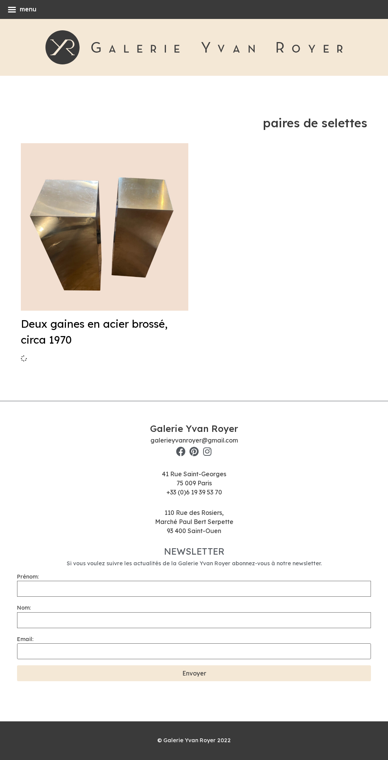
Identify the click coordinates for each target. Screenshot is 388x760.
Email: (25, 639)
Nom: (24, 607)
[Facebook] (181, 451)
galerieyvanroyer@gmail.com (194, 440)
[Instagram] (207, 451)
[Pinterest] (194, 451)
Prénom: (28, 576)
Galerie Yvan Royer (194, 428)
